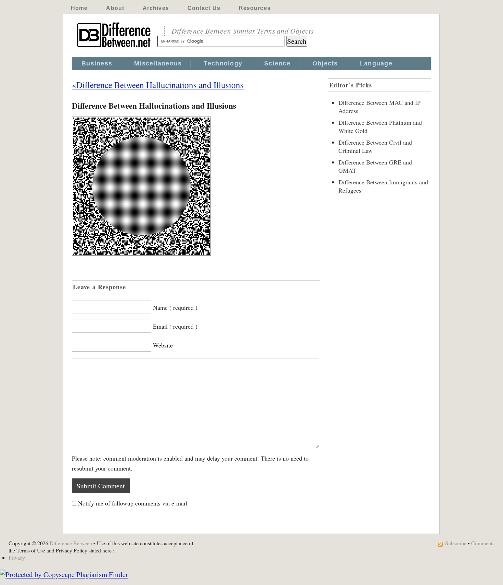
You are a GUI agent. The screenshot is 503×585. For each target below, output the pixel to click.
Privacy (17, 557)
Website (163, 345)
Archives (156, 8)
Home (79, 8)
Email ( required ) (175, 326)
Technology (223, 63)
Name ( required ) (175, 307)
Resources (255, 8)
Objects (325, 63)
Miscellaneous (158, 63)
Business (96, 63)
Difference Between (71, 543)
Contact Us (204, 8)
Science (277, 63)
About (115, 8)
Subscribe (455, 543)
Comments (482, 543)
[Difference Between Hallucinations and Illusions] (196, 186)
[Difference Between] (114, 47)
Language (376, 63)
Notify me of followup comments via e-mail (132, 503)
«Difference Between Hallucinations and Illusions (158, 84)
